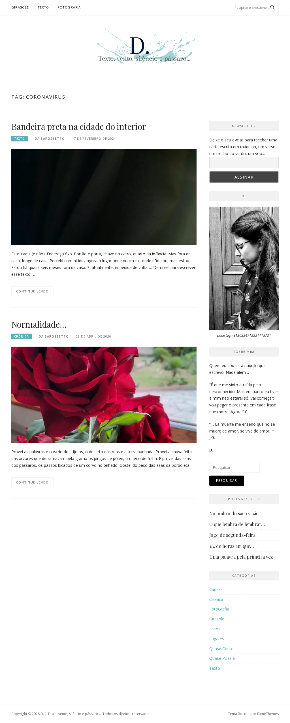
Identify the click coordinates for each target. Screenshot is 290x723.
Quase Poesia (222, 658)
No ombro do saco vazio (234, 513)
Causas (216, 589)
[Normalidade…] (104, 394)
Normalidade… (39, 324)
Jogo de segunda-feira (232, 535)
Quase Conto (221, 648)
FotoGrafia (69, 7)
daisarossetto (50, 138)
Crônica (21, 336)
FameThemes (268, 713)
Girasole (20, 7)
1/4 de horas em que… (231, 546)
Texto (43, 7)
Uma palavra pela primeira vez (241, 557)
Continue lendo (32, 291)
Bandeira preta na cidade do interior (78, 126)
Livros (214, 628)
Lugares (216, 638)
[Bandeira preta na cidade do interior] (104, 196)
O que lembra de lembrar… (237, 524)
